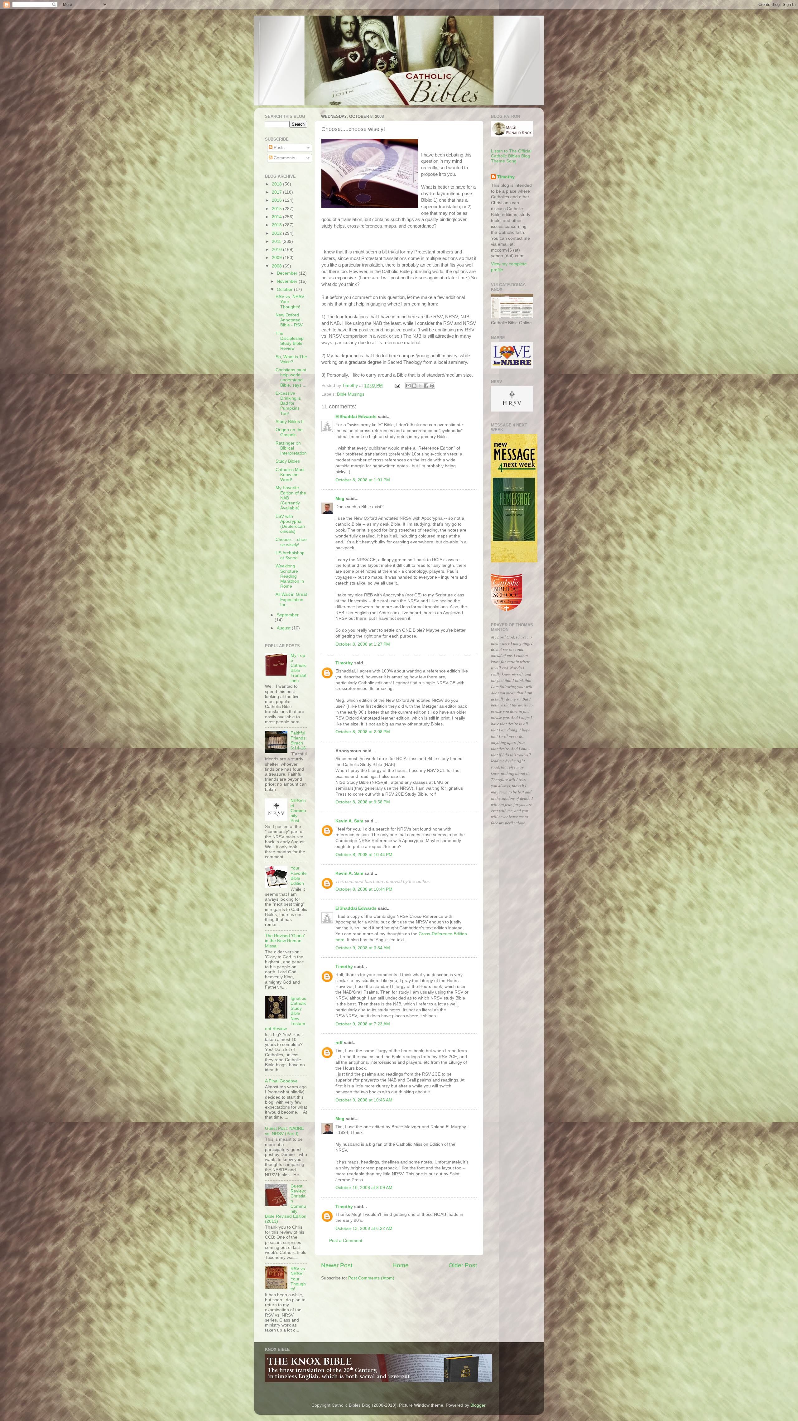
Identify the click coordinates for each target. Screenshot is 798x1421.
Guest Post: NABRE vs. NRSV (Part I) (284, 1131)
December (288, 273)
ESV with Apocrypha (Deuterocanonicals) (290, 524)
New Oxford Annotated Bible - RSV (289, 320)
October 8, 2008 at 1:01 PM (362, 480)
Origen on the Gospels (289, 432)
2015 (277, 208)
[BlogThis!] (414, 386)
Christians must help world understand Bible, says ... (291, 378)
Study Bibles (288, 461)
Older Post (463, 1265)
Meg (339, 498)
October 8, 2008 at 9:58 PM (362, 802)
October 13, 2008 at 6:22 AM (363, 1228)
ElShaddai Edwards (356, 416)
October (285, 289)
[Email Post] (396, 385)
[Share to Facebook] (426, 386)
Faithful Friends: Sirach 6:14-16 (299, 741)
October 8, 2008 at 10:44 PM (363, 854)
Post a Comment (345, 1240)
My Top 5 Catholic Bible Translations (298, 668)
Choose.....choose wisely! (291, 542)
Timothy (344, 663)
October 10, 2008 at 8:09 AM (363, 1187)
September (288, 615)
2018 (277, 184)
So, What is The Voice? (291, 359)
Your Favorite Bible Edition (299, 876)
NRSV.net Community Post (298, 810)
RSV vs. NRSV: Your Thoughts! (298, 1278)
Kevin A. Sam (349, 821)
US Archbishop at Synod (290, 555)
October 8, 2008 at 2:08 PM (362, 732)
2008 (277, 266)
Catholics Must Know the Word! (290, 474)
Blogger (477, 1405)
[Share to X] (420, 386)
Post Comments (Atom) (371, 1278)
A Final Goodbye (281, 1081)
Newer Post (336, 1265)
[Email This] (408, 386)
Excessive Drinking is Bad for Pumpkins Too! (288, 403)
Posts (278, 147)
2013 (277, 225)
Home (400, 1265)
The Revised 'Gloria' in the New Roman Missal (285, 940)
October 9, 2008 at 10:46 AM (363, 1100)
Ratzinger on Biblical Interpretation (291, 448)
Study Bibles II (290, 421)
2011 (277, 241)
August (284, 628)
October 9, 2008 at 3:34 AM (362, 948)
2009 (277, 257)
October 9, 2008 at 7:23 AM (362, 1024)
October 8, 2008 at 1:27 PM (362, 644)
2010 (277, 249)
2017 (277, 192)
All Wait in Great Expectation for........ (291, 599)
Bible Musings (350, 394)
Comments (283, 158)
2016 (277, 200)
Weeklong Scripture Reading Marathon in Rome (290, 576)
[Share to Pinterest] (432, 386)
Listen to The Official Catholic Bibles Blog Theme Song (511, 156)
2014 (277, 216)
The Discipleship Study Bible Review (290, 341)
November (288, 281)
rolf (339, 1042)
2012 (277, 233)
